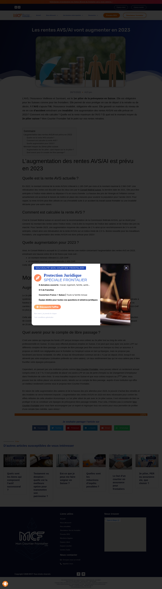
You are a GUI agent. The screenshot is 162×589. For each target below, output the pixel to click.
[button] (126, 267)
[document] (81, 294)
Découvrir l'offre (48, 307)
